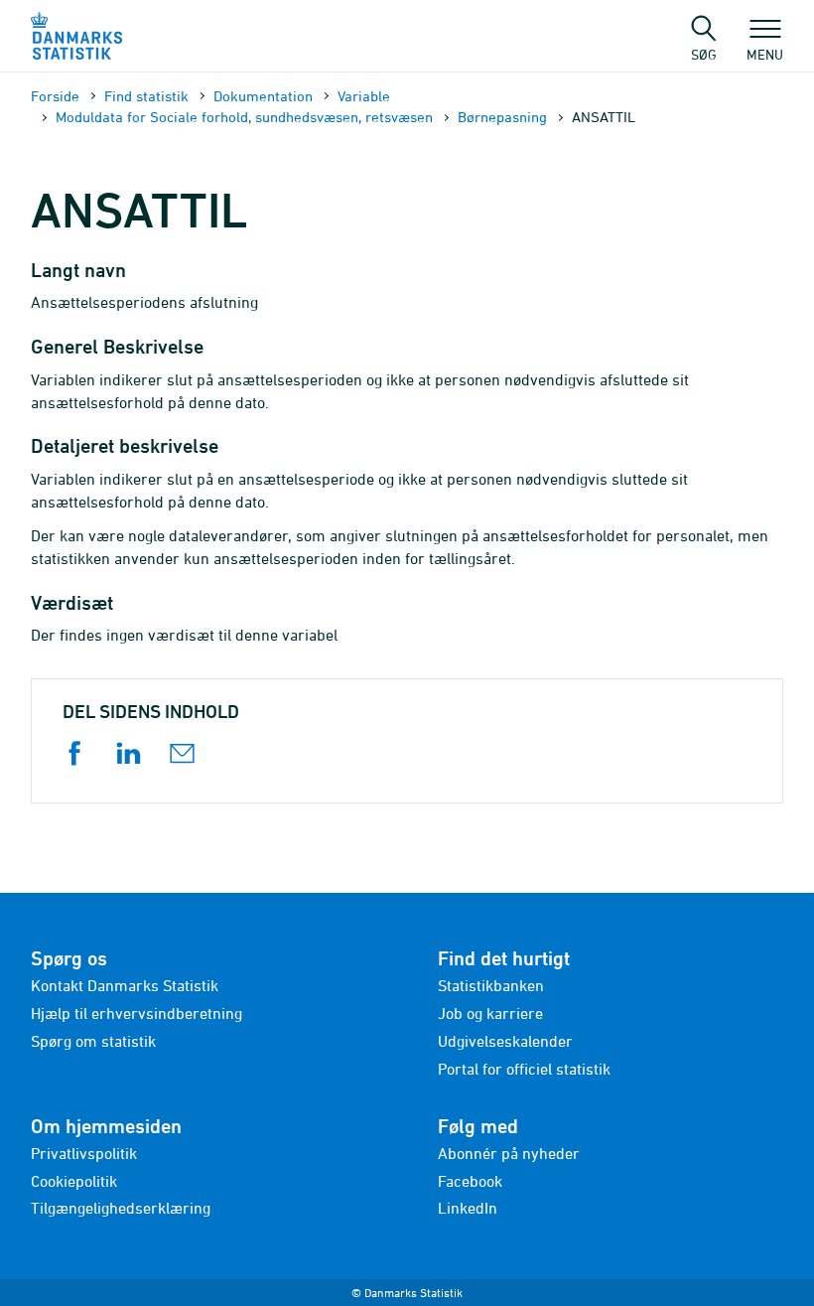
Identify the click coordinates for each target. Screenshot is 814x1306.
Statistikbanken (491, 985)
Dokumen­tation (263, 95)
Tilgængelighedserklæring (120, 1208)
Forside (55, 95)
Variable (364, 95)
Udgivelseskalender (505, 1041)
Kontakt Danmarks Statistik (124, 985)
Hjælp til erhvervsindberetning (136, 1013)
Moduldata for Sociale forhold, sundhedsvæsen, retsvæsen (244, 116)
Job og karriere (490, 1013)
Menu (764, 54)
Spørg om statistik (93, 1041)
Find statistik (146, 95)
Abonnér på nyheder (509, 1153)
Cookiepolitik (74, 1181)
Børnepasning (502, 116)
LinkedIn (467, 1208)
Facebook (470, 1181)
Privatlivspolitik (84, 1153)
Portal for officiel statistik (524, 1069)
